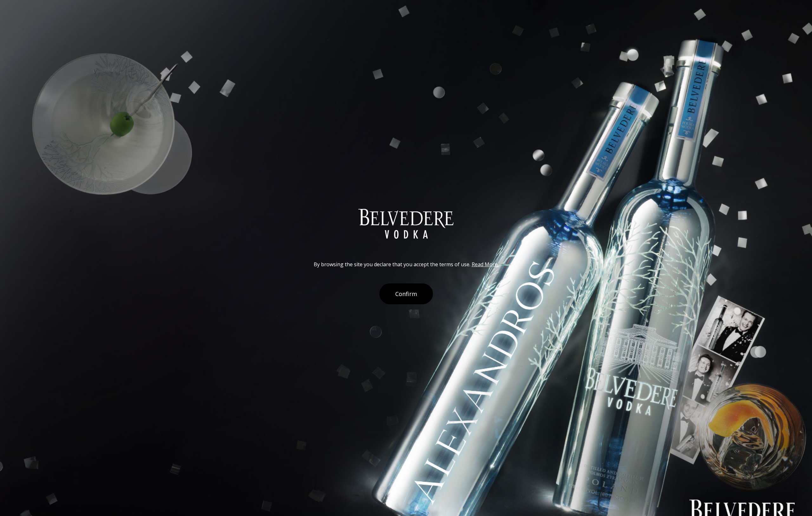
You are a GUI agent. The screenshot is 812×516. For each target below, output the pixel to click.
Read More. (485, 264)
